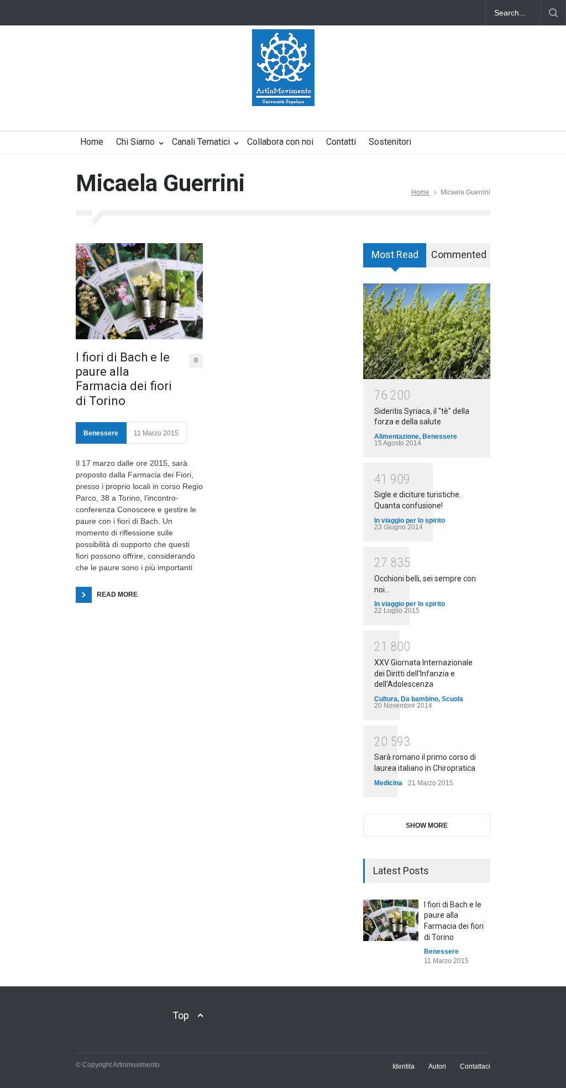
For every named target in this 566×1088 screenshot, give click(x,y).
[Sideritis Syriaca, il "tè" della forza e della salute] (426, 331)
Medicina (388, 783)
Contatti (341, 141)
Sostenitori (390, 141)
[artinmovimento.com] (283, 88)
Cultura (385, 699)
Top (180, 1015)
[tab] (395, 259)
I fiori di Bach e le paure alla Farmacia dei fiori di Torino (124, 379)
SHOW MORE (427, 825)
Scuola (452, 699)
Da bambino (419, 699)
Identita (403, 1066)
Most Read (394, 254)
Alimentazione (396, 436)
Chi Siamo (135, 141)
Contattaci (475, 1066)
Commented (458, 254)
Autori (437, 1066)
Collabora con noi (280, 141)
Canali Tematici (201, 141)
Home (91, 141)
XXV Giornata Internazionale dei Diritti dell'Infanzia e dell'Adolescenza (423, 673)
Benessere (100, 433)
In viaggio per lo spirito (409, 520)
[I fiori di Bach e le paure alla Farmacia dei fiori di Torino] (139, 291)
